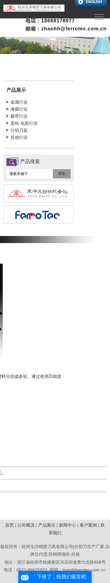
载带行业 (19, 116)
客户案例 (88, 525)
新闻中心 (67, 525)
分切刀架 (19, 130)
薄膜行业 (19, 109)
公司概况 (26, 525)
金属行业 (19, 102)
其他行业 (19, 137)
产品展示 (46, 525)
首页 (9, 525)
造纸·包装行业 (24, 123)
